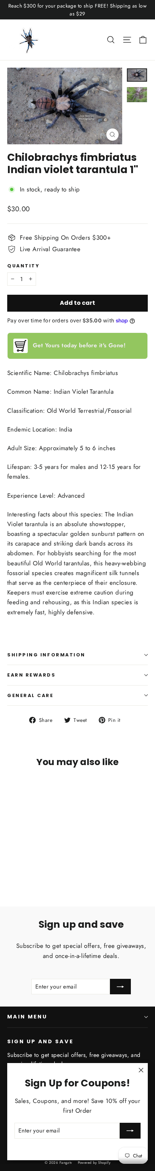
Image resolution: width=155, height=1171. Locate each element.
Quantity (23, 265)
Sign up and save (40, 1041)
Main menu (27, 1016)
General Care (30, 695)
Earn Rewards (31, 675)
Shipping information (46, 655)
